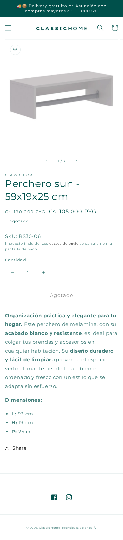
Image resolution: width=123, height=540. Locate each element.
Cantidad (15, 259)
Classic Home (49, 527)
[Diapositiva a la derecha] (76, 161)
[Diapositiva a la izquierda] (46, 161)
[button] (8, 28)
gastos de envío (64, 243)
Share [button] (19, 448)
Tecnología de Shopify (79, 527)
